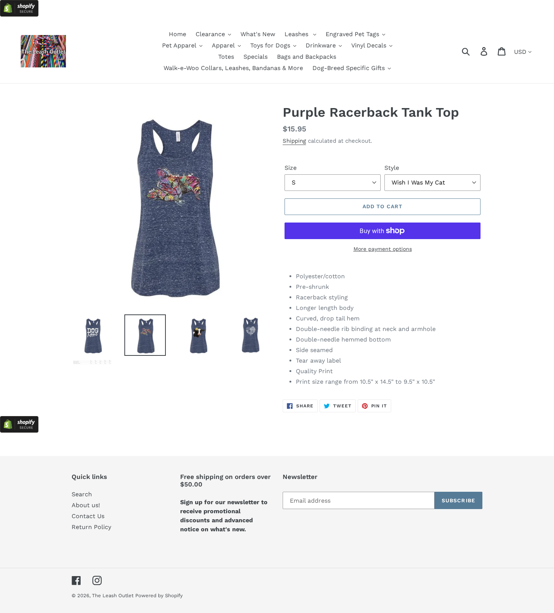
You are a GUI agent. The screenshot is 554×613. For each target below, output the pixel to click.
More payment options (383, 249)
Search (82, 494)
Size (291, 167)
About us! (86, 505)
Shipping (294, 140)
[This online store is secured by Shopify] (19, 14)
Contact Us (88, 516)
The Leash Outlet (112, 595)
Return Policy (91, 527)
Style (391, 167)
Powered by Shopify (159, 595)
